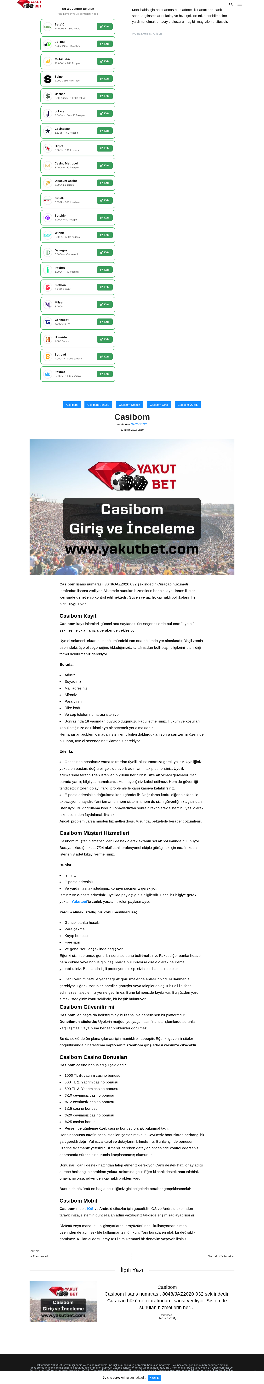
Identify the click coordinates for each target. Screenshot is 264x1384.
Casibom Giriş (159, 404)
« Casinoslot (39, 1256)
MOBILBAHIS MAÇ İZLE (147, 33)
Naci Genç (139, 424)
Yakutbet (79, 902)
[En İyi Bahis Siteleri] (29, 4)
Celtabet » (220, 1256)
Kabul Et (154, 1377)
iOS (90, 1209)
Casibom (72, 404)
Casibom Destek (129, 404)
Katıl (106, 26)
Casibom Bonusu (98, 404)
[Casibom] (63, 1301)
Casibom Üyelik (188, 404)
